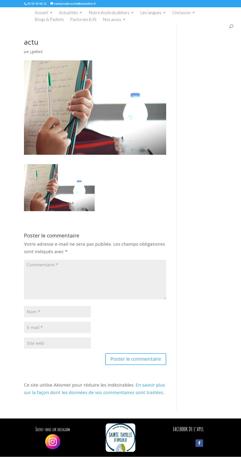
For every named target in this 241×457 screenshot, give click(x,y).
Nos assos (112, 20)
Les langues (150, 13)
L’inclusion (181, 13)
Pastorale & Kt (83, 20)
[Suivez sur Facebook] (199, 443)
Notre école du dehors (109, 13)
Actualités (68, 13)
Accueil (41, 13)
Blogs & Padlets (49, 20)
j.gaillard (36, 51)
